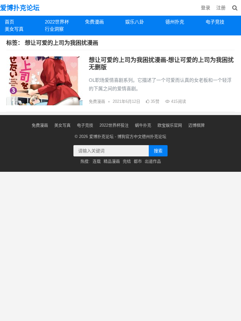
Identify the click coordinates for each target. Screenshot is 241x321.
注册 (221, 7)
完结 (127, 161)
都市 (138, 161)
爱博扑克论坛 (20, 7)
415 (178, 101)
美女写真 (14, 29)
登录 (205, 7)
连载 (97, 161)
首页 (9, 21)
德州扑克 (174, 21)
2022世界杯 (57, 21)
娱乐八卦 (134, 21)
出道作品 (153, 161)
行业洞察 (54, 29)
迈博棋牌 (196, 125)
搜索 (158, 150)
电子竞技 (215, 21)
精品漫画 (112, 161)
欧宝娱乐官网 (170, 125)
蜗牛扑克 (143, 125)
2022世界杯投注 (114, 125)
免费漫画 (94, 21)
